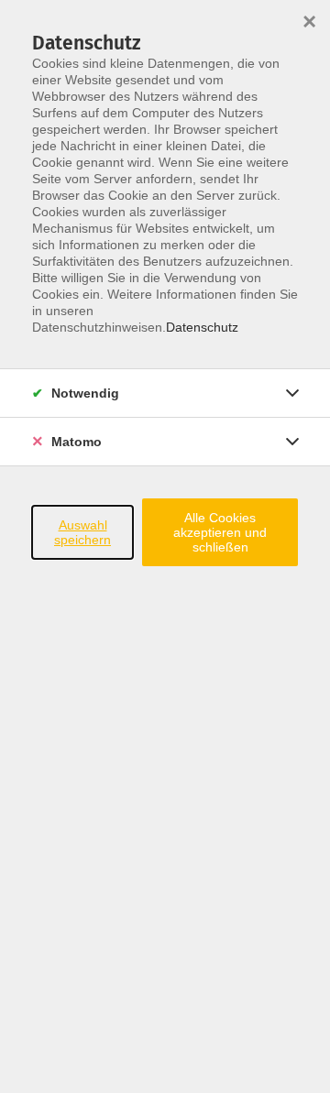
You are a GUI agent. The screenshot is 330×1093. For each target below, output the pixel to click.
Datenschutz (202, 327)
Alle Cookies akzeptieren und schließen (220, 532)
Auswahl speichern (82, 532)
